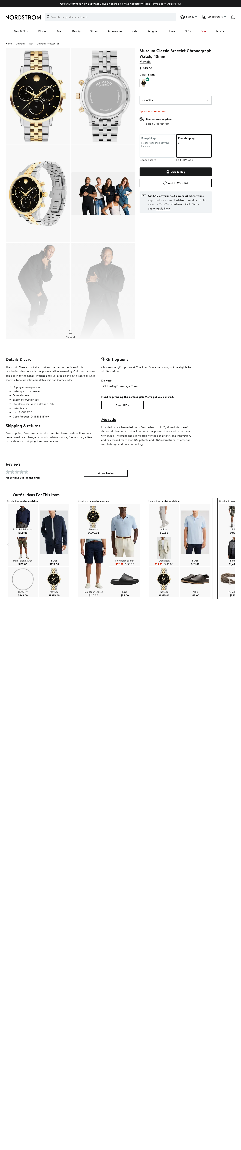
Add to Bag (178, 172)
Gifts (188, 31)
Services (220, 31)
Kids (134, 31)
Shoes (94, 31)
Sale (203, 31)
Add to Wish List (178, 183)
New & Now (21, 31)
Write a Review (106, 473)
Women (42, 31)
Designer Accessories (48, 43)
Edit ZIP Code (184, 160)
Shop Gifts (122, 405)
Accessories (114, 31)
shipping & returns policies (41, 441)
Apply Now (174, 3)
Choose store (148, 160)
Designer (152, 31)
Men (59, 31)
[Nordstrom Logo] (23, 17)
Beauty (76, 31)
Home (171, 31)
